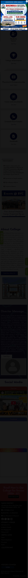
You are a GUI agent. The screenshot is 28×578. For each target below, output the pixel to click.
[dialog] (14, 289)
